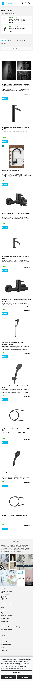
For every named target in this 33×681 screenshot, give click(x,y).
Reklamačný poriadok (6, 629)
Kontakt (3, 624)
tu (22, 668)
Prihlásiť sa (3, 639)
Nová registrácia (5, 642)
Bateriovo (6, 596)
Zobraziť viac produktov (15, 36)
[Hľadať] (22, 3)
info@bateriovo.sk (8, 591)
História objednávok (6, 644)
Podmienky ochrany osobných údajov (11, 627)
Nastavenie (16, 672)
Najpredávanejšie (20, 40)
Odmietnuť (8, 677)
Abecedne (3, 43)
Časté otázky (4, 621)
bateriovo (6, 599)
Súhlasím (24, 677)
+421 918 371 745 (7, 594)
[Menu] (3, 3)
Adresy (2, 647)
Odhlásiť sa (4, 650)
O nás (2, 607)
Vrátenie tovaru (5, 618)
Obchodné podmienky (7, 615)
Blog (2, 613)
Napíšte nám (4, 610)
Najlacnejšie (11, 40)
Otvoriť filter (16, 48)
